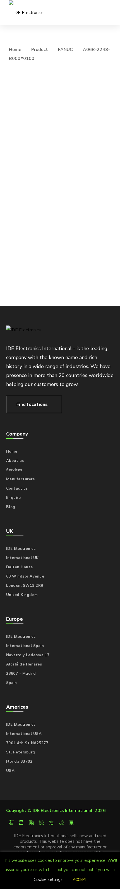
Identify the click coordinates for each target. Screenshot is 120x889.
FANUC (65, 49)
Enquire (13, 497)
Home (15, 49)
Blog (10, 506)
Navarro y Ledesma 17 (28, 655)
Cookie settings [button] (48, 879)
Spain (11, 682)
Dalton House (19, 567)
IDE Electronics (21, 548)
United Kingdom (22, 594)
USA (10, 770)
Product (39, 49)
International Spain (25, 645)
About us (15, 460)
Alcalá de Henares (24, 664)
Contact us (17, 488)
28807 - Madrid (21, 673)
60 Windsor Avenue (25, 576)
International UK (22, 557)
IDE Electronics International (62, 810)
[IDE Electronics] (26, 12)
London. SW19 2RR (25, 585)
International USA (24, 733)
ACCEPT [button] (80, 879)
